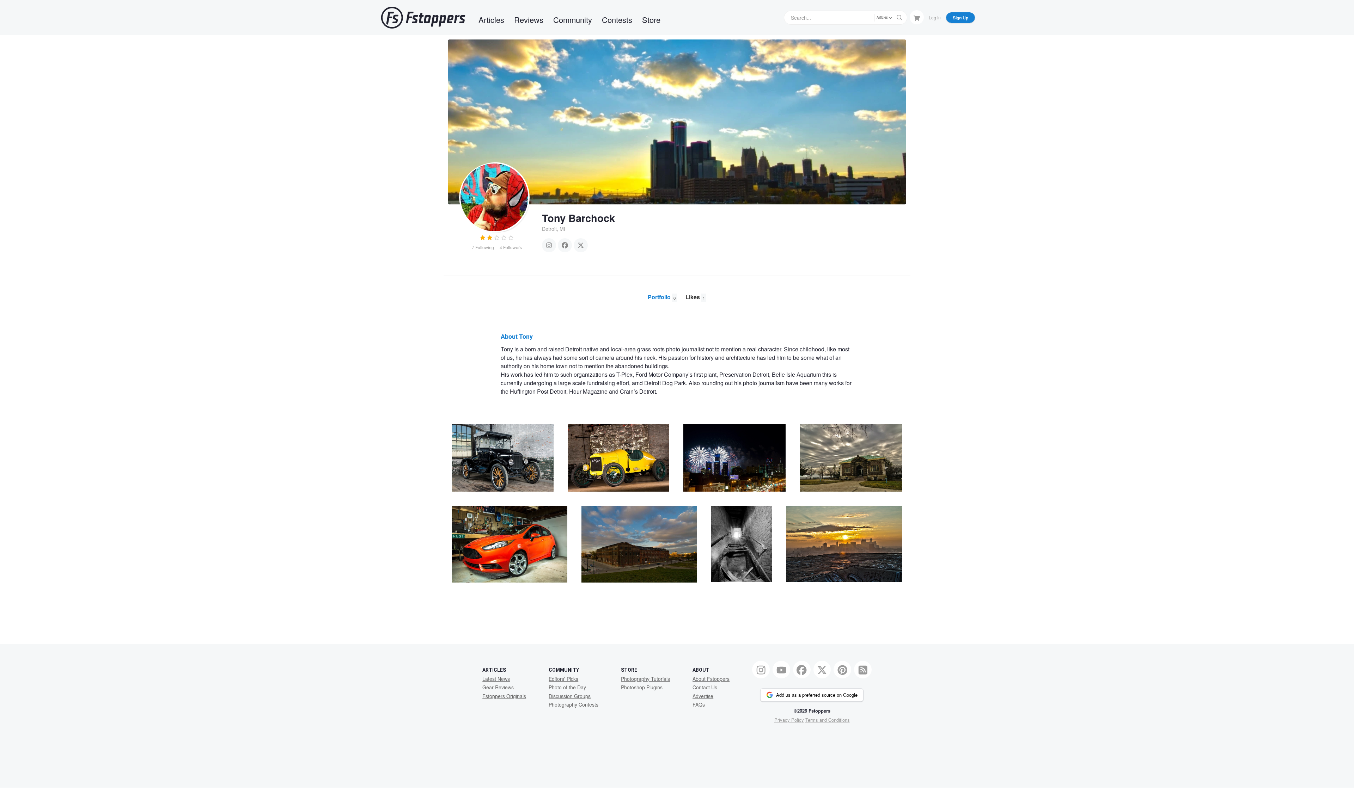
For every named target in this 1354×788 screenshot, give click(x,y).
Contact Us (705, 687)
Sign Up (960, 17)
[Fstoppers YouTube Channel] (781, 669)
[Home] (423, 17)
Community (572, 19)
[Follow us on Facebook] (802, 669)
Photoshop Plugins (642, 687)
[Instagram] (549, 245)
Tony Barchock (578, 217)
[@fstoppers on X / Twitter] (822, 669)
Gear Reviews (498, 687)
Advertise (703, 696)
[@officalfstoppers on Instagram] (761, 669)
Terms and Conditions (827, 719)
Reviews (528, 19)
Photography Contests (573, 704)
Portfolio (662, 297)
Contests (617, 19)
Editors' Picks (563, 678)
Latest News (496, 678)
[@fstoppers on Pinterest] (842, 669)
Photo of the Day (567, 687)
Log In (935, 17)
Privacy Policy (789, 719)
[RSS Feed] (863, 669)
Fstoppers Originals (504, 696)
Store (651, 19)
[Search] (899, 17)
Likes (695, 297)
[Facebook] (565, 245)
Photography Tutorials (645, 678)
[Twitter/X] (581, 245)
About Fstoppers (711, 678)
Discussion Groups (570, 696)
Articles (491, 19)
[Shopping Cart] (917, 17)
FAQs (699, 704)
